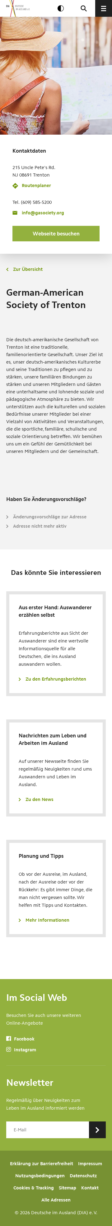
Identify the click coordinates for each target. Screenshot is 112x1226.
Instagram (24, 1050)
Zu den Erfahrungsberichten (56, 679)
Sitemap (67, 1188)
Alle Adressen (56, 1200)
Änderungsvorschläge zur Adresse (49, 517)
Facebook (24, 1039)
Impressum (90, 1163)
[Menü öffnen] (103, 8)
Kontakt (90, 1188)
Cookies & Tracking (33, 1188)
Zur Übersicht (28, 269)
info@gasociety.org (43, 213)
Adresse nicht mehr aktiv (40, 526)
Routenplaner (36, 185)
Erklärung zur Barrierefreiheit (41, 1163)
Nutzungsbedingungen (40, 1176)
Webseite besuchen (56, 233)
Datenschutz (83, 1176)
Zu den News (40, 799)
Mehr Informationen (47, 920)
